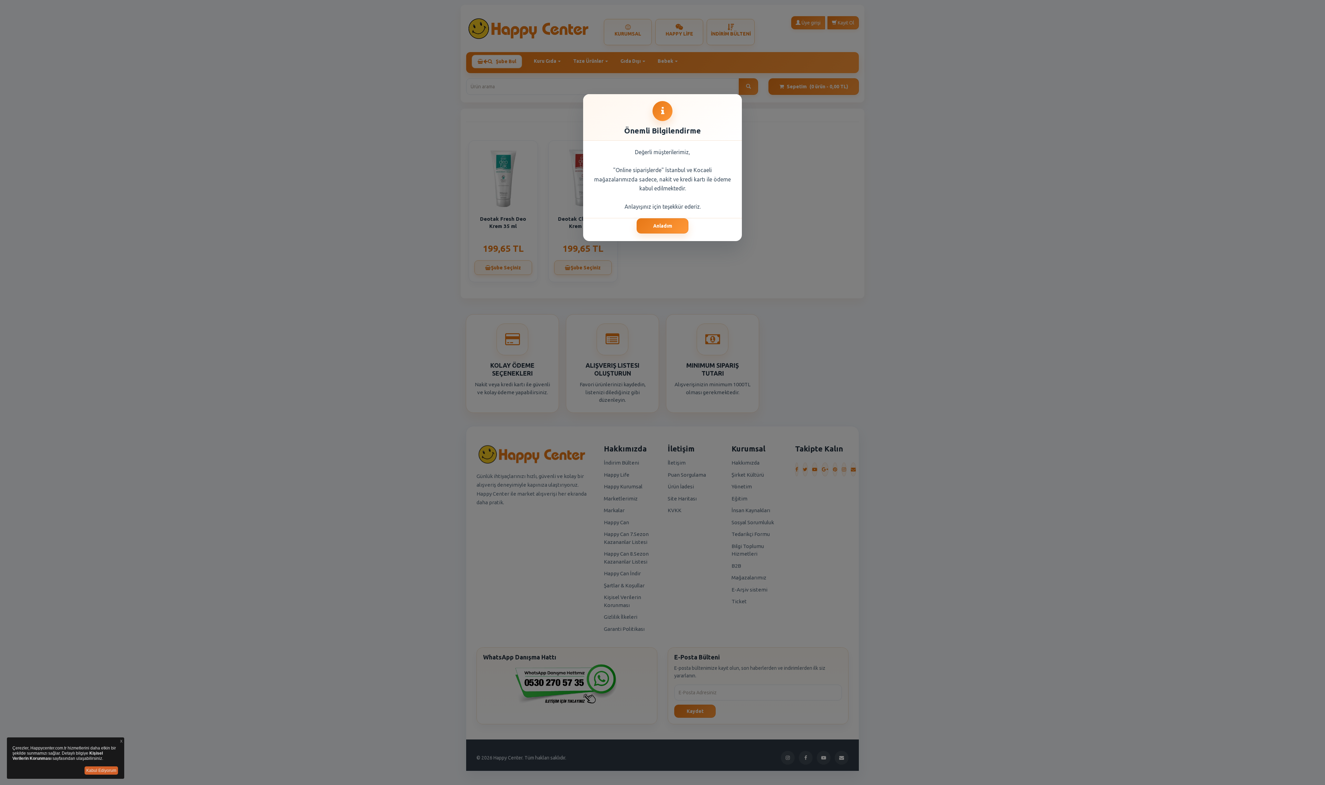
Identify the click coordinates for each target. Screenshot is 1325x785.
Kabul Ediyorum (101, 770)
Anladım (662, 226)
